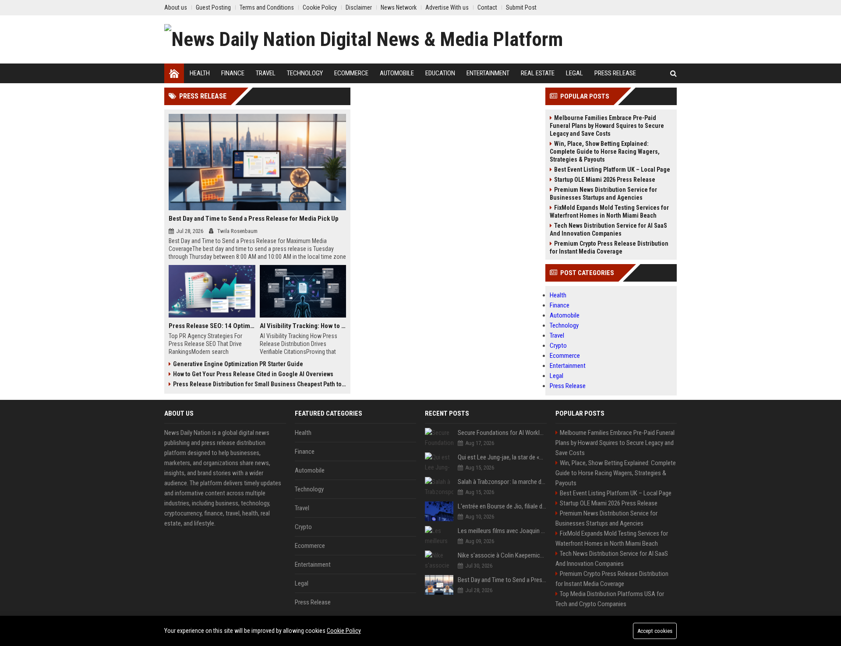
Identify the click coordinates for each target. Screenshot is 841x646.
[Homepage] (174, 73)
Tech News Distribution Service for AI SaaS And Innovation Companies (608, 229)
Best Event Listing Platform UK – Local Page (612, 169)
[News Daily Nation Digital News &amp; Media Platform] (363, 39)
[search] (673, 73)
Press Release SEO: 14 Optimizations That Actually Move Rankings (212, 326)
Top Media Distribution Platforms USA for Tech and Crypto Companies (609, 599)
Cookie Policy (344, 630)
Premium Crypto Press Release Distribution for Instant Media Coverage (609, 247)
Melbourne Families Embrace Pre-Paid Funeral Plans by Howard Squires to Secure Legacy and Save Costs (607, 125)
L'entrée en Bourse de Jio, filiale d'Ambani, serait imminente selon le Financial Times (502, 506)
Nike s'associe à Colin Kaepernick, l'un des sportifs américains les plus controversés (502, 555)
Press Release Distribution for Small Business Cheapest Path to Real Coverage (259, 384)
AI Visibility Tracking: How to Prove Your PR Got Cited (303, 326)
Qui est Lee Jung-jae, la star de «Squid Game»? (502, 457)
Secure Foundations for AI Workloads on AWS (502, 433)
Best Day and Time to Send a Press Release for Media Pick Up (254, 218)
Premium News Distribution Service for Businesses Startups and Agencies (603, 193)
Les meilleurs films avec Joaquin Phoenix (502, 531)
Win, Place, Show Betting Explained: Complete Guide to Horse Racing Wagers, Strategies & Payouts (605, 151)
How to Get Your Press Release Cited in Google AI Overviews (253, 374)
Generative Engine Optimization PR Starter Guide (238, 363)
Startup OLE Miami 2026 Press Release (604, 179)
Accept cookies (654, 631)
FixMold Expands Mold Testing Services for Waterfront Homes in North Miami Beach (609, 211)
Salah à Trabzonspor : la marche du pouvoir (502, 482)
